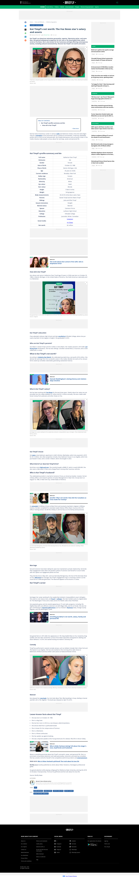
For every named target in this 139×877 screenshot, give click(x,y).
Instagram (70, 219)
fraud (53, 599)
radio (58, 134)
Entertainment (69, 7)
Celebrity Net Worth (44, 357)
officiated (38, 577)
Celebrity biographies (51, 22)
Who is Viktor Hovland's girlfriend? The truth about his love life (58, 761)
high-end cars (44, 467)
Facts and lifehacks (39, 22)
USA (35, 787)
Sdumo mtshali (38, 791)
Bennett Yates (47, 35)
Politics (57, 7)
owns (34, 455)
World (62, 7)
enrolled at (62, 336)
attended (35, 506)
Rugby (93, 148)
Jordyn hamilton (58, 791)
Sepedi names (47, 791)
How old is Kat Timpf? (49, 125)
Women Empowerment (87, 7)
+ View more (75, 128)
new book (43, 698)
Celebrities (94, 157)
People (77, 7)
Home (42, 7)
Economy (94, 79)
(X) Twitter (70, 222)
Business (70, 607)
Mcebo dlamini (69, 791)
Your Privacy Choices (71, 876)
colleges (59, 599)
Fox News (49, 392)
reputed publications (49, 607)
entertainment (82, 758)
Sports (97, 7)
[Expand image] (86, 48)
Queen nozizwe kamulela (41, 793)
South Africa (49, 7)
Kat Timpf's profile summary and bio (53, 123)
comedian (39, 135)
